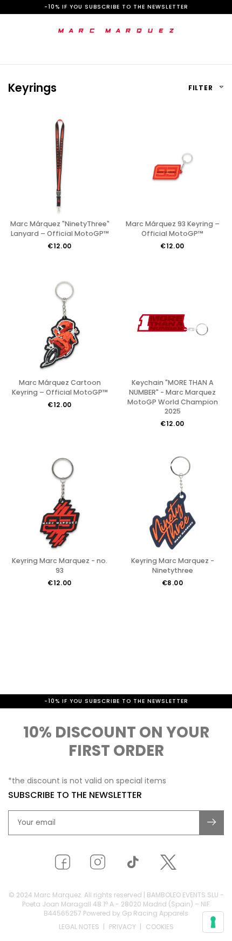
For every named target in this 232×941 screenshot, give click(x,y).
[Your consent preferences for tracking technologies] (213, 922)
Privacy (122, 927)
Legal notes (79, 927)
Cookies (160, 927)
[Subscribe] (212, 822)
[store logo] (116, 31)
